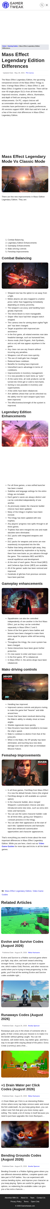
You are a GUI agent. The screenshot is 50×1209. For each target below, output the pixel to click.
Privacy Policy (16, 1201)
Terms (26, 1201)
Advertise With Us (11, 1198)
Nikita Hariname (34, 952)
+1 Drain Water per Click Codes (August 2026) (20, 1087)
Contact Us (41, 1198)
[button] (42, 5)
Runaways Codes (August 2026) (22, 1017)
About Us (24, 1198)
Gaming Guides (13, 46)
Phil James (30, 73)
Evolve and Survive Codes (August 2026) (22, 944)
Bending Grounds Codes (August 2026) (21, 1157)
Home (4, 46)
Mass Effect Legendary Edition (18, 891)
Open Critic (35, 1201)
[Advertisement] (25, 26)
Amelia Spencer (34, 1026)
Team (32, 1198)
